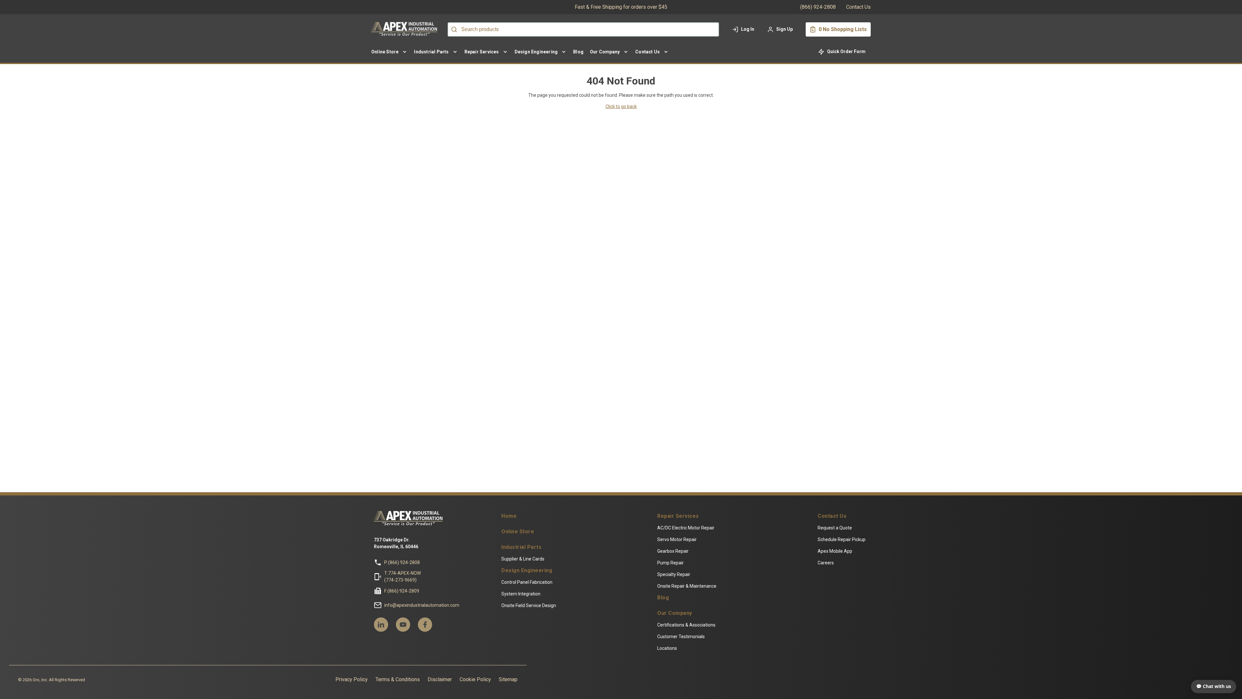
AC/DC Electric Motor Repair (685, 527)
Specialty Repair (673, 574)
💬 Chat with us (1213, 686)
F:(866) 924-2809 (401, 591)
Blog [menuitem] (578, 51)
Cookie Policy (475, 679)
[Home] (405, 29)
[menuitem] (389, 52)
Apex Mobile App (835, 551)
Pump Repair (670, 562)
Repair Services (678, 516)
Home (509, 516)
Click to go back (621, 106)
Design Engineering (526, 570)
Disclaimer (440, 679)
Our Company (674, 613)
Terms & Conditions (398, 679)
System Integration (520, 593)
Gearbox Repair (673, 551)
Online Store (517, 531)
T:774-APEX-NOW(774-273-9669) (402, 576)
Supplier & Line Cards (522, 558)
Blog (663, 597)
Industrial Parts (521, 547)
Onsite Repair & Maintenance (686, 586)
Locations (667, 648)
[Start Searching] (454, 29)
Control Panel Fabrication (526, 582)
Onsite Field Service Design (528, 605)
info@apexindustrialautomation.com (421, 605)
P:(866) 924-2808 (402, 562)
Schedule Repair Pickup (842, 539)
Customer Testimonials (681, 636)
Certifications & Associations (686, 624)
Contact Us (858, 7)
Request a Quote (835, 527)
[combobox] (583, 29)
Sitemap (508, 679)
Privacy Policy (351, 679)
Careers (826, 562)
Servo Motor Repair (677, 539)
